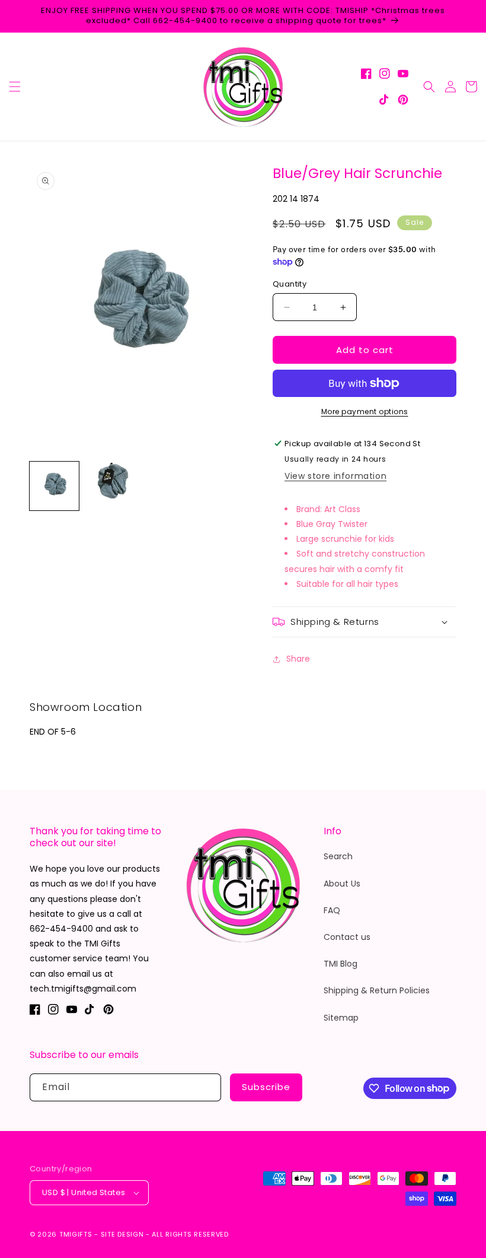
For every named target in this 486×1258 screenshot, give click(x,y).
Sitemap (341, 1018)
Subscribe (266, 1087)
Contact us (347, 937)
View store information (335, 476)
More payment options (364, 411)
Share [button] (298, 659)
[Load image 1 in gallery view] (54, 486)
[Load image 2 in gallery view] (109, 486)
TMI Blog (340, 964)
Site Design (122, 1234)
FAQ (332, 910)
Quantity (289, 284)
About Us (342, 884)
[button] (15, 87)
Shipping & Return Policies (377, 990)
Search (338, 856)
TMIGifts (75, 1234)
